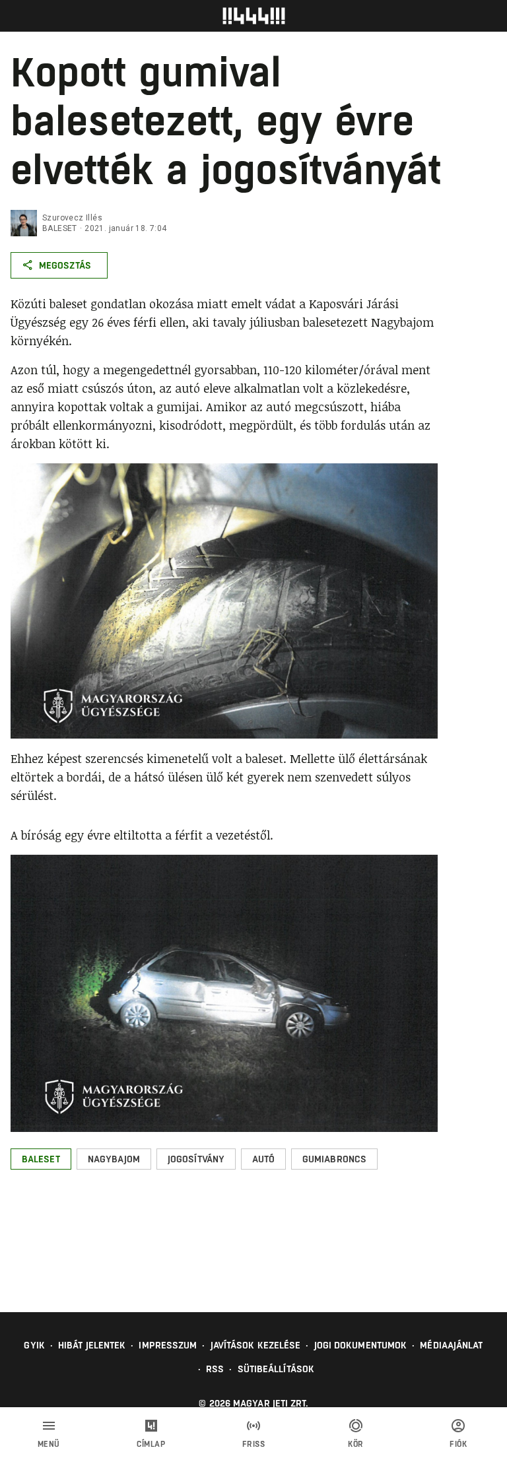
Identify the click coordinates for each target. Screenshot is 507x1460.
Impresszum (168, 1345)
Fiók (458, 1444)
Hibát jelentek (91, 1345)
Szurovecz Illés (72, 217)
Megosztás (65, 265)
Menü (49, 1444)
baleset (59, 228)
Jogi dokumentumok (360, 1345)
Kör (356, 1444)
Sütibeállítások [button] (276, 1369)
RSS (215, 1369)
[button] (41, 1159)
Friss (253, 1444)
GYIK (34, 1345)
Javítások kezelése (256, 1345)
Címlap (151, 1444)
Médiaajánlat (451, 1345)
